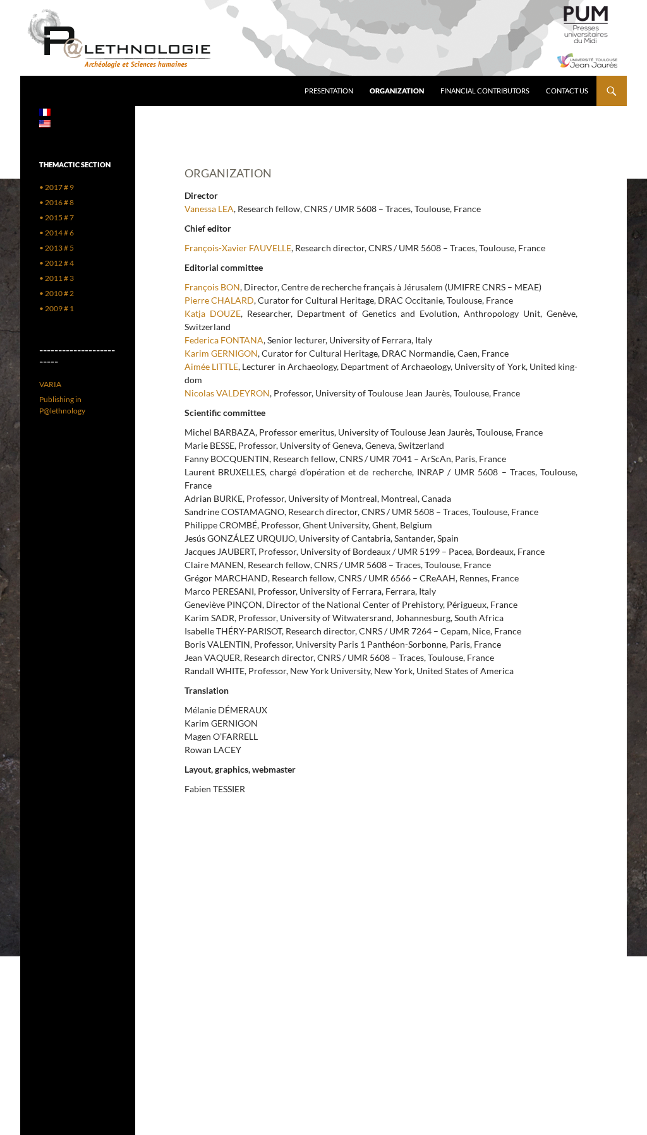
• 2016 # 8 (56, 202)
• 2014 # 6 (56, 232)
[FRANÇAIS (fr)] (45, 111)
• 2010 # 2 (56, 293)
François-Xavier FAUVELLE (237, 247)
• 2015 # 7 (56, 217)
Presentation (329, 90)
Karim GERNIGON (221, 353)
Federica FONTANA (223, 340)
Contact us (567, 90)
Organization (397, 90)
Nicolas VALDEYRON (227, 393)
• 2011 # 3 (56, 278)
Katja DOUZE (212, 313)
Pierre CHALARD (219, 300)
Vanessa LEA (209, 208)
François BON (212, 287)
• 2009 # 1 (56, 308)
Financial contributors (484, 90)
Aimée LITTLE (211, 366)
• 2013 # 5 (56, 248)
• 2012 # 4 (56, 263)
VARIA (50, 384)
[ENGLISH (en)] (45, 123)
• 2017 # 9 (56, 187)
